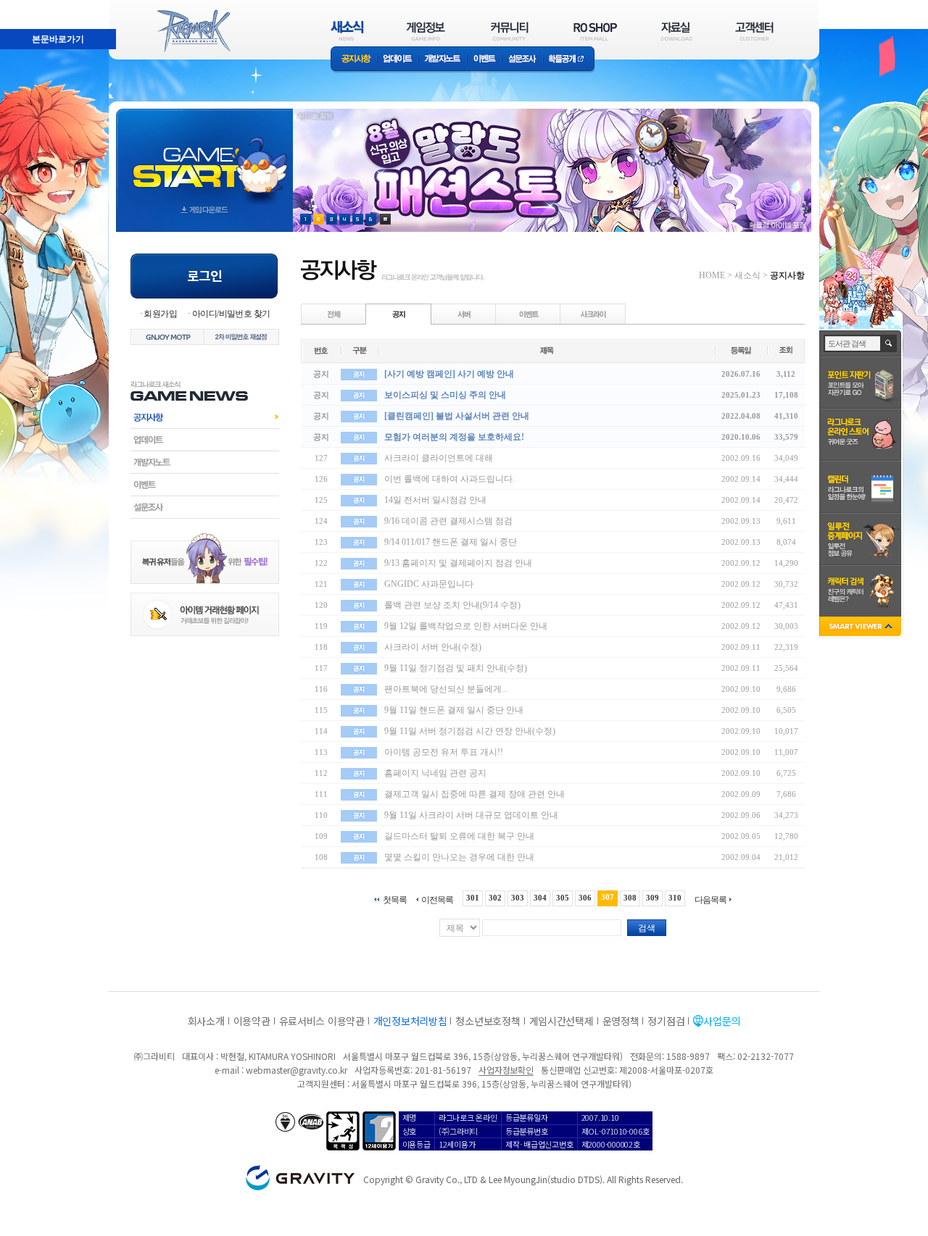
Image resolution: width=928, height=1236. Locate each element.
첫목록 (395, 899)
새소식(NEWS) (347, 31)
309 (652, 897)
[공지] (398, 314)
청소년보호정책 (487, 1021)
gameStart (204, 157)
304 (540, 897)
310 (675, 897)
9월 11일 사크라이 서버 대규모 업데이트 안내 (471, 815)
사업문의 (721, 1021)
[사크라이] (593, 314)
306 (585, 897)
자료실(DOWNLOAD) (675, 31)
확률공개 (568, 59)
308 (630, 897)
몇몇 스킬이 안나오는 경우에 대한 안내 (459, 857)
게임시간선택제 (561, 1021)
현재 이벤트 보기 (385, 219)
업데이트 (397, 59)
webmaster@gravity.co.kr (296, 1070)
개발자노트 (442, 59)
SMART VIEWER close (861, 628)
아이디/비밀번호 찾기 (231, 314)
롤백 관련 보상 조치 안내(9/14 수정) (452, 605)
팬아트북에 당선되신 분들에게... (446, 689)
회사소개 (206, 1021)
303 (517, 897)
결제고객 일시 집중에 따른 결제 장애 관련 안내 (474, 794)
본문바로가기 (26, 6)
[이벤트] (528, 314)
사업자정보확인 (505, 1070)
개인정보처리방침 (410, 1021)
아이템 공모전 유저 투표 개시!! (443, 752)
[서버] (464, 314)
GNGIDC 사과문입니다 (428, 584)
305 (562, 897)
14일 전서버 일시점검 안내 (435, 500)
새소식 (747, 275)
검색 (646, 928)
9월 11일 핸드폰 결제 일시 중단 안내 (453, 710)
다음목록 (710, 899)
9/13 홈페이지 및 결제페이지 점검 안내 (458, 563)
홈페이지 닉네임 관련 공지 (435, 773)
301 (472, 897)
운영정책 (620, 1021)
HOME (712, 275)
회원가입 (160, 314)
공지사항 (354, 59)
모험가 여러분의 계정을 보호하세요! (454, 437)
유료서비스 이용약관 (322, 1021)
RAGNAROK (193, 31)
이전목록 (437, 899)
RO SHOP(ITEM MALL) (595, 31)
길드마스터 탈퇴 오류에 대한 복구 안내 (459, 836)
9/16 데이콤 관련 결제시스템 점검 (448, 521)
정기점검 (665, 1021)
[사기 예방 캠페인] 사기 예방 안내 (449, 374)
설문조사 (522, 59)
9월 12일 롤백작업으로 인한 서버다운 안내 (465, 626)
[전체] (334, 314)
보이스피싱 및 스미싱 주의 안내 (445, 395)
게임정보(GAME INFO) (426, 31)
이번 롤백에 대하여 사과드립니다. (449, 479)
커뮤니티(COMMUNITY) (509, 31)
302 (495, 897)
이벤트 (484, 59)
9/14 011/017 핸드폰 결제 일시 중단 (450, 542)
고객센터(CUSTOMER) (754, 31)
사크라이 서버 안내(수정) (432, 647)
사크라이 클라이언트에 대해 (438, 458)
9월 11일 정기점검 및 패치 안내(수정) (455, 668)
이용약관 (251, 1021)
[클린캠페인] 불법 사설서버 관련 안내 (456, 416)
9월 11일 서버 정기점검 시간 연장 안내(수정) (469, 731)
